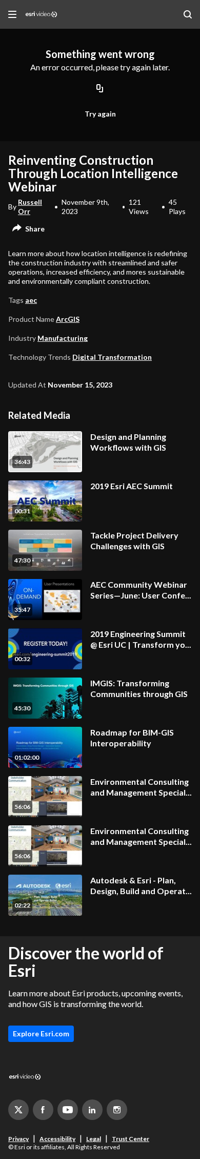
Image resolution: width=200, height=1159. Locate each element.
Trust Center (130, 1139)
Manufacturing (62, 338)
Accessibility (57, 1139)
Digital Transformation (112, 357)
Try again (100, 113)
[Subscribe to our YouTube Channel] (67, 1109)
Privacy (18, 1139)
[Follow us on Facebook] (43, 1109)
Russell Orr (30, 207)
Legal (93, 1139)
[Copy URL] (100, 89)
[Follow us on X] (18, 1109)
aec (31, 300)
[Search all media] (187, 14)
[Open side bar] (12, 14)
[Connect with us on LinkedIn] (92, 1109)
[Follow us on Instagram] (117, 1109)
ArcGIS (67, 319)
